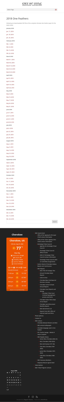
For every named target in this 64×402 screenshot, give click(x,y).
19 (11, 382)
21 (16, 382)
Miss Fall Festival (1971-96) (47, 344)
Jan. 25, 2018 (10, 37)
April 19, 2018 (10, 84)
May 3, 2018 (9, 94)
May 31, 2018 (10, 106)
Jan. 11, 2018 (10, 31)
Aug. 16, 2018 (10, 150)
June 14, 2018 (10, 116)
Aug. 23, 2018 (10, 153)
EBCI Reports (41, 268)
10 (7, 380)
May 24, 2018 (10, 103)
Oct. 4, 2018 (9, 178)
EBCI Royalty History (43, 337)
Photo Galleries (39, 316)
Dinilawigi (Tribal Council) (45, 244)
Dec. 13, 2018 (10, 216)
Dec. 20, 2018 (10, 219)
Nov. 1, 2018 (9, 194)
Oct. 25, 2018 (10, 187)
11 (9, 380)
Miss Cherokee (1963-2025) (47, 341)
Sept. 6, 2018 (10, 162)
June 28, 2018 (10, 122)
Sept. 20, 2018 (10, 169)
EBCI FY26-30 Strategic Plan (47, 270)
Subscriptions (39, 365)
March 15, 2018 (10, 66)
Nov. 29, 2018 (10, 206)
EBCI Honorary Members (44, 360)
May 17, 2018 (10, 100)
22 (18, 382)
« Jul (7, 389)
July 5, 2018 (9, 128)
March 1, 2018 (10, 59)
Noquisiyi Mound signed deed (46, 362)
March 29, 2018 (10, 72)
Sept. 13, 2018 (10, 166)
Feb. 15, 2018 (10, 50)
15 (18, 380)
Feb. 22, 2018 (10, 53)
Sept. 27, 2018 (10, 172)
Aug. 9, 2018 (9, 147)
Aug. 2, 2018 (9, 144)
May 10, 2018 (10, 97)
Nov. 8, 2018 (9, 197)
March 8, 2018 (10, 62)
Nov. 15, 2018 (10, 200)
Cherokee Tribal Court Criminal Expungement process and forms (48, 295)
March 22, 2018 (10, 69)
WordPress (44, 399)
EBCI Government (40, 233)
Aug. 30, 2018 (10, 156)
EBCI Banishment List (46, 308)
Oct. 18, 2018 (10, 184)
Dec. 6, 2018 (9, 213)
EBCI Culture (38, 321)
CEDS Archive (43, 277)
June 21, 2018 (10, 119)
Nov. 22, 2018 (10, 203)
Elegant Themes (28, 399)
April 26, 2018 (10, 87)
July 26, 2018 (9, 137)
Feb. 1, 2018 (9, 44)
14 (16, 380)
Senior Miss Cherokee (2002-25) (48, 339)
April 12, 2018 (10, 81)
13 (14, 380)
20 (14, 382)
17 (7, 382)
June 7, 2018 (9, 112)
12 (11, 380)
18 (9, 382)
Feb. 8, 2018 (9, 47)
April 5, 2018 (9, 78)
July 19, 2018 (9, 134)
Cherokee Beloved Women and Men (47, 323)
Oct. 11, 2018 (10, 181)
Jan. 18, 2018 (10, 34)
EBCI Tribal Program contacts (43, 368)
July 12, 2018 (9, 131)
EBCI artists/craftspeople (44, 325)
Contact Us (38, 318)
